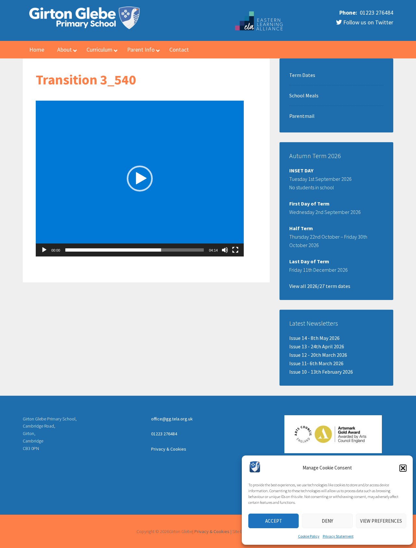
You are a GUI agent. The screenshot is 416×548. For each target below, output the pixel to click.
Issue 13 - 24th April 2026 (316, 346)
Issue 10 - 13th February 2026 (321, 371)
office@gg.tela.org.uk (172, 419)
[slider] (134, 250)
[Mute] (225, 250)
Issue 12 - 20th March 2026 (318, 355)
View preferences (381, 521)
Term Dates (302, 75)
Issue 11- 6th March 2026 (316, 363)
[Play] (44, 250)
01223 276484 (375, 12)
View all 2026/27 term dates (319, 286)
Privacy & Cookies (168, 449)
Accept (273, 521)
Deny (327, 521)
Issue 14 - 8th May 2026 (314, 338)
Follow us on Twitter (367, 22)
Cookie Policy (308, 536)
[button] (403, 468)
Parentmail (302, 116)
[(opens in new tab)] (259, 29)
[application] (140, 178)
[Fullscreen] (235, 250)
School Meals (303, 95)
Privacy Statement (338, 536)
